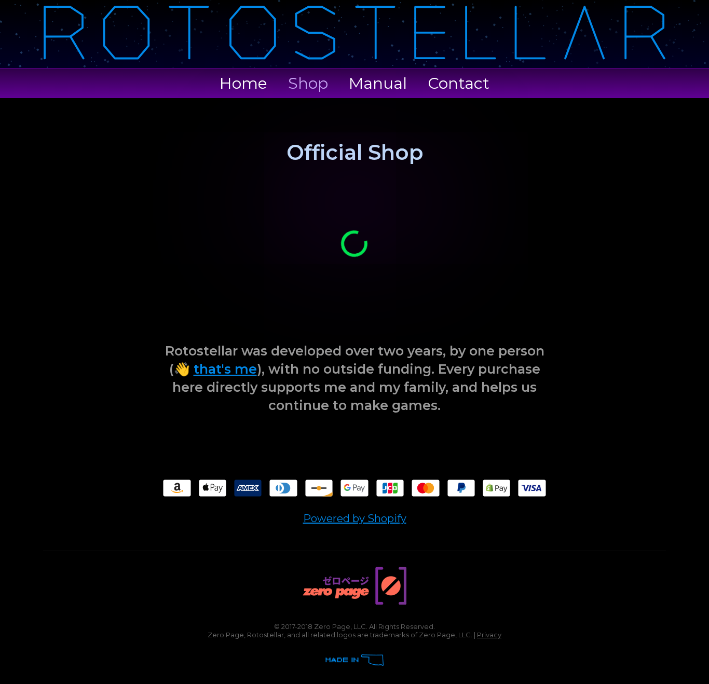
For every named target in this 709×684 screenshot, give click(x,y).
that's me (225, 369)
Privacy (489, 635)
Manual (378, 83)
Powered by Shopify (354, 518)
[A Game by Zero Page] (354, 602)
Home (243, 83)
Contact (458, 83)
